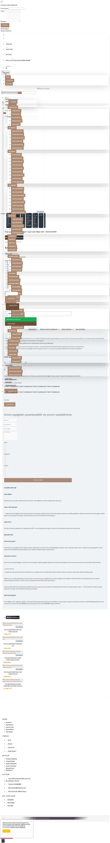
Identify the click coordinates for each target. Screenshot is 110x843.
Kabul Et (6, 831)
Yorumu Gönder (38, 480)
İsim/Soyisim (4, 8)
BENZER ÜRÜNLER (13, 617)
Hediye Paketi (11, 323)
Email (2, 11)
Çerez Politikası (6, 827)
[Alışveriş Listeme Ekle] (2, 635)
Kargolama (7, 454)
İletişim (6, 466)
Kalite (5, 442)
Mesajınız (3, 21)
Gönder (5, 25)
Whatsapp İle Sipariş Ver (13, 319)
